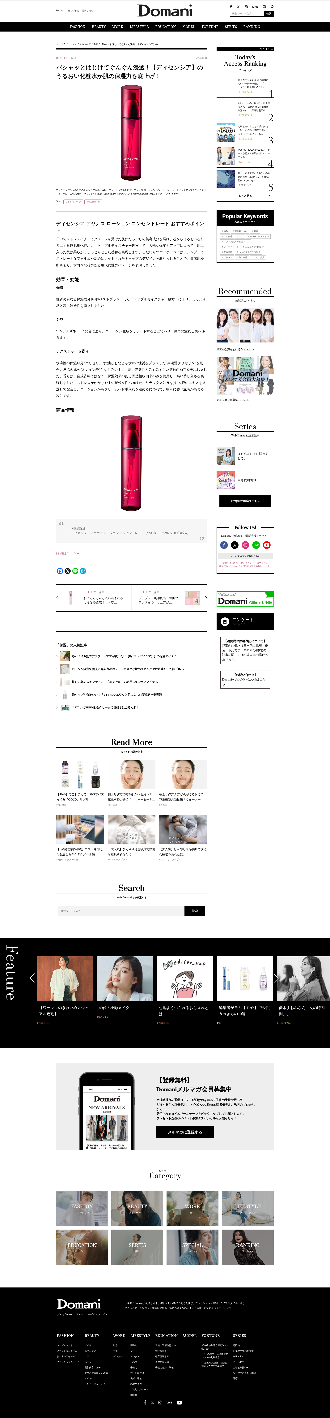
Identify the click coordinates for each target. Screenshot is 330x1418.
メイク (88, 1345)
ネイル (88, 1378)
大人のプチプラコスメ (249, 252)
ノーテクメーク (231, 247)
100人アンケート (139, 1389)
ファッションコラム (67, 1351)
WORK (117, 27)
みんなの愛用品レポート (256, 247)
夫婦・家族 (136, 1378)
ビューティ (71, 44)
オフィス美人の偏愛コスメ (236, 241)
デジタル (117, 1356)
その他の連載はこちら (245, 501)
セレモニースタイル (259, 236)
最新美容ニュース (94, 1367)
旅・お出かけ (137, 1373)
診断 (225, 231)
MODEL (188, 27)
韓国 (255, 231)
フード (133, 1351)
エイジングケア (74, 202)
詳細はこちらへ (68, 554)
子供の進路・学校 (164, 1367)
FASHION (78, 27)
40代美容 (227, 252)
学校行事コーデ (163, 1351)
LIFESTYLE (139, 27)
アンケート (243, 619)
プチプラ (227, 257)
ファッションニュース (68, 1362)
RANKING (251, 27)
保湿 (95, 44)
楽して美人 (258, 257)
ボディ (88, 1362)
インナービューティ (95, 1384)
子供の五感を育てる (165, 1345)
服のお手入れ (240, 231)
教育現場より (162, 1356)
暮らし (133, 1345)
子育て (133, 1367)
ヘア (240, 236)
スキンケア (85, 44)
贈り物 (133, 1395)
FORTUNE (210, 27)
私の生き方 (136, 1384)
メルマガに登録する (185, 1132)
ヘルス (133, 1362)
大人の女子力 (94, 202)
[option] (65, 991)
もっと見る (245, 195)
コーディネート (65, 1345)
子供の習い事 (162, 1362)
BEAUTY (99, 27)
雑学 (115, 1345)
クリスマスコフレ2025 (96, 1373)
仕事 (115, 1351)
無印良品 (242, 257)
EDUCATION (165, 27)
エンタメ (135, 1356)
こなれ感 (227, 236)
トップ (59, 44)
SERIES (231, 27)
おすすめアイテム (66, 1356)
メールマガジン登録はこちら (245, 556)
